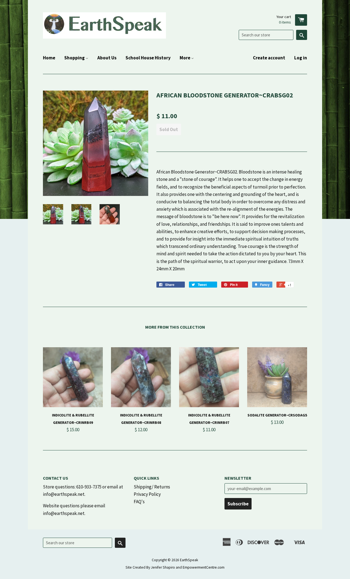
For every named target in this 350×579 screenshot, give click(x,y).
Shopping (75, 58)
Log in (300, 58)
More (185, 58)
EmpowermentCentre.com (203, 567)
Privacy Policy (147, 494)
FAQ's (139, 502)
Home (49, 58)
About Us (106, 58)
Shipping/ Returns (152, 487)
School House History (148, 58)
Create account (269, 58)
